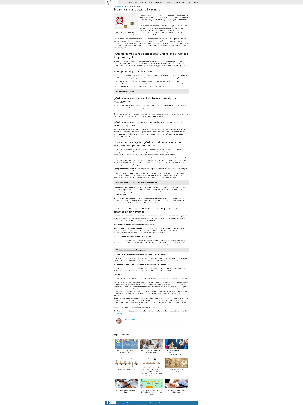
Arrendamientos (179, 2)
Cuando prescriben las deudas (179, 330)
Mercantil (169, 2)
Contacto (161, 403)
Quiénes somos (144, 403)
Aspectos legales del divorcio (124, 330)
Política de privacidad (132, 403)
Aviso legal (122, 403)
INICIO (130, 2)
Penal (150, 2)
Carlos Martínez (129, 319)
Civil (136, 2)
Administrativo (159, 2)
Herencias (143, 2)
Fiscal (188, 2)
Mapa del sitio (154, 403)
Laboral (195, 2)
